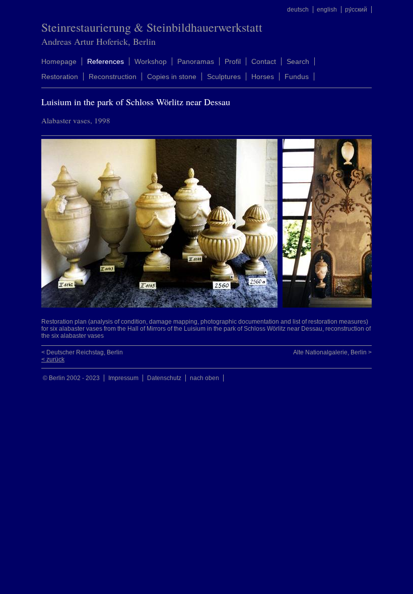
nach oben (204, 378)
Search (298, 61)
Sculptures (224, 76)
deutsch (298, 9)
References (105, 61)
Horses (262, 76)
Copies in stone (171, 76)
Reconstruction (112, 76)
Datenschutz (164, 378)
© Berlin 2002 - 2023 (71, 378)
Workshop (150, 61)
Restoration (59, 76)
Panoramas (195, 61)
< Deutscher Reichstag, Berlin (82, 352)
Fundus (297, 76)
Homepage (59, 61)
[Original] (162, 305)
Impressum (123, 378)
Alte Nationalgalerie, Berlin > (332, 352)
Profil (233, 61)
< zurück (52, 359)
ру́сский (356, 9)
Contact (263, 61)
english (327, 9)
